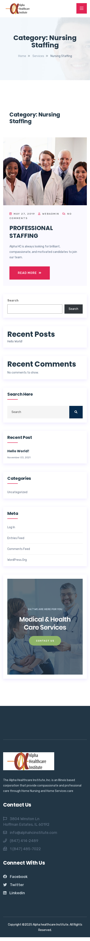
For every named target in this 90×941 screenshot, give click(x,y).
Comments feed (18, 549)
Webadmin (50, 213)
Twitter (17, 885)
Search (12, 300)
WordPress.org (17, 560)
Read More (28, 273)
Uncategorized (17, 492)
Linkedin (17, 893)
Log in (11, 527)
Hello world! (14, 341)
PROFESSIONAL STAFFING (31, 232)
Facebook (19, 876)
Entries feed (15, 538)
